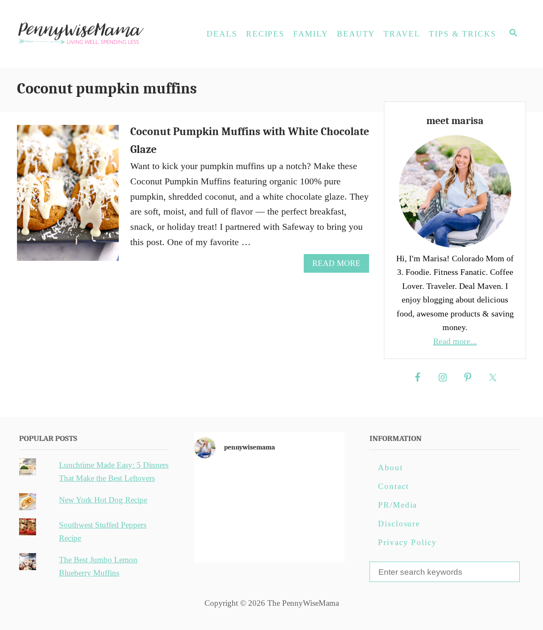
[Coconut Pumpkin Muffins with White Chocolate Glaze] (68, 197)
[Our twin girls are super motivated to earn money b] (320, 541)
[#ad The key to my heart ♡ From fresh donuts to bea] (269, 482)
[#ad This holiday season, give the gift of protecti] (218, 511)
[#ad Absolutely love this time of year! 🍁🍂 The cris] (269, 541)
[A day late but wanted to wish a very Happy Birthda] (218, 541)
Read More (340, 265)
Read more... (455, 341)
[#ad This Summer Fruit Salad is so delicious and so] (320, 482)
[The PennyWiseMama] (93, 34)
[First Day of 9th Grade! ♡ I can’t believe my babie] (218, 482)
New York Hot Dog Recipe (103, 499)
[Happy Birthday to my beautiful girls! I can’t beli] (320, 511)
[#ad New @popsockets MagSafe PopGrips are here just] (269, 511)
